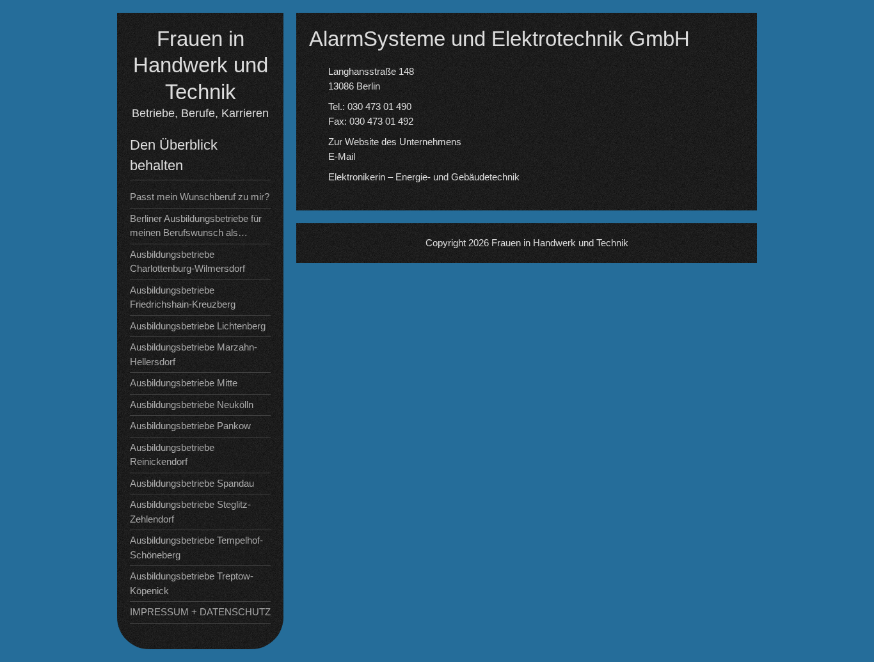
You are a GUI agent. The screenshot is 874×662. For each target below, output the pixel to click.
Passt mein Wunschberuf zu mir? (199, 196)
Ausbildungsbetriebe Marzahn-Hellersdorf (193, 354)
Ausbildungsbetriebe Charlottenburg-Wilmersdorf (187, 261)
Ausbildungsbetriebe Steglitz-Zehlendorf (190, 511)
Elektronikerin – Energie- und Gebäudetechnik (424, 176)
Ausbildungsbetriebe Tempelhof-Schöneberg (196, 547)
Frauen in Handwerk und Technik (200, 65)
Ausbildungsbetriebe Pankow (190, 425)
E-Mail (341, 156)
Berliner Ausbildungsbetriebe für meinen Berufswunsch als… (196, 226)
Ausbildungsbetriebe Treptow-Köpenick (191, 583)
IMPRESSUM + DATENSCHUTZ (200, 611)
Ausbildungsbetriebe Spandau (192, 483)
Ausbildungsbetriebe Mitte (183, 382)
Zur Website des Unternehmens (394, 141)
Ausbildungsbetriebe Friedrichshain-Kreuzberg (182, 297)
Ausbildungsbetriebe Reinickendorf (172, 455)
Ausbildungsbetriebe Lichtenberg (198, 325)
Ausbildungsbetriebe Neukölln (191, 404)
